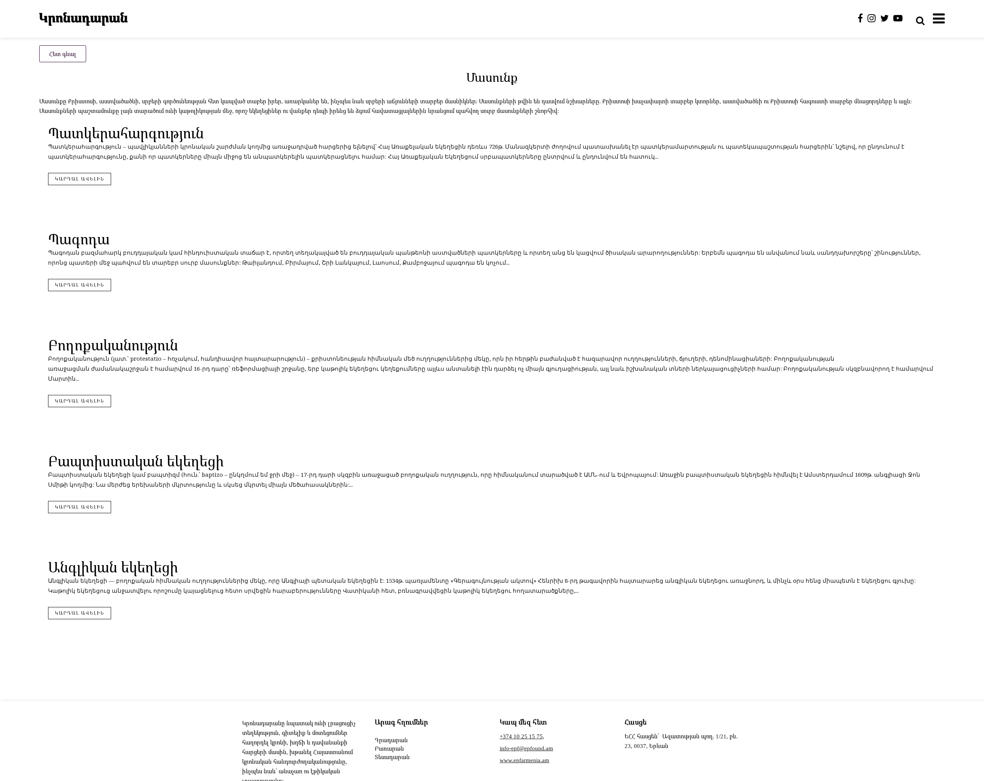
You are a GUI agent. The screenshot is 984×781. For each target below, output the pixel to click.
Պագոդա (79, 239)
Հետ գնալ (62, 54)
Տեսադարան (392, 757)
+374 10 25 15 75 (521, 736)
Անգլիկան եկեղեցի (113, 567)
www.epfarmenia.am (524, 760)
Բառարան (389, 748)
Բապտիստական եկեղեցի (136, 461)
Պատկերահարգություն (126, 133)
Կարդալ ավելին (79, 179)
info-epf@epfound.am (526, 748)
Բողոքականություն (113, 345)
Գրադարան (391, 740)
